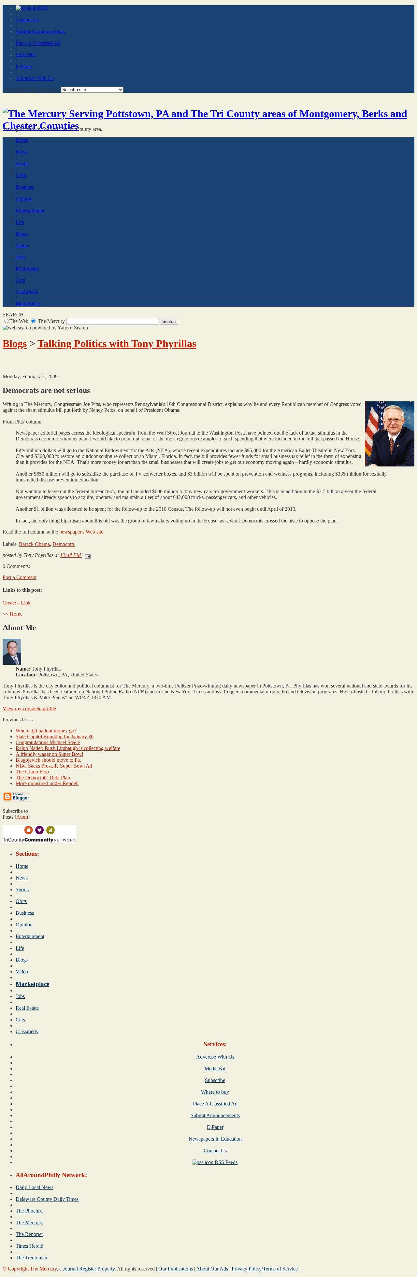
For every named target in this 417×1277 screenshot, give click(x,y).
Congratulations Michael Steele (48, 742)
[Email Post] (86, 555)
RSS (41, 8)
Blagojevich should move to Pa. (48, 760)
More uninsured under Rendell (47, 783)
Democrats (63, 544)
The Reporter (29, 1234)
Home (22, 140)
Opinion (24, 198)
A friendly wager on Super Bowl (49, 754)
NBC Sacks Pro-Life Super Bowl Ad (54, 766)
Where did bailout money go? (46, 730)
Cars (20, 280)
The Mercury (29, 1222)
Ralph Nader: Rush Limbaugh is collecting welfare (68, 748)
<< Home (12, 614)
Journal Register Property (89, 1268)
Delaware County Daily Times (47, 1199)
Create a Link (17, 602)
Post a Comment (19, 577)
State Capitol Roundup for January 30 (54, 736)
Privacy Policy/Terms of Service (265, 1268)
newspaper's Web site (81, 531)
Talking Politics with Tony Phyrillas (116, 343)
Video (22, 245)
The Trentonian (31, 1257)
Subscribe (26, 55)
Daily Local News (34, 1187)
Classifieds (27, 292)
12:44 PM (71, 555)
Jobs (20, 256)
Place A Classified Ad (38, 43)
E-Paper (24, 66)
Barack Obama (34, 544)
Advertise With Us (35, 78)
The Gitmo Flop (32, 771)
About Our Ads (212, 1268)
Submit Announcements (40, 31)
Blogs (22, 234)
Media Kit (215, 1068)
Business (25, 187)
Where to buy (215, 1092)
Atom (22, 817)
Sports (22, 163)
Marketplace (28, 303)
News (22, 152)
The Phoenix (29, 1211)
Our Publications (175, 1268)
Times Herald (29, 1246)
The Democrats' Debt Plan (43, 777)
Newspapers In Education (215, 1139)
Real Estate (27, 268)
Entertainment (30, 210)
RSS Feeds (225, 1162)
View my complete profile (29, 708)
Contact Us (27, 19)
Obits (21, 175)
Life (20, 222)
